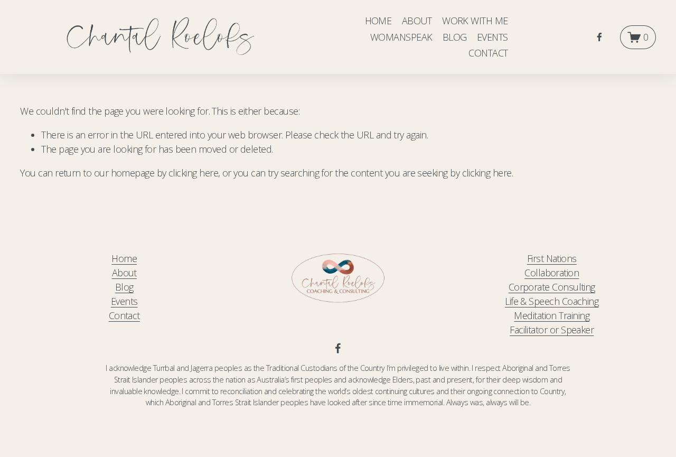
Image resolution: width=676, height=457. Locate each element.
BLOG (455, 37)
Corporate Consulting (552, 287)
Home (124, 258)
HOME (378, 20)
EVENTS (492, 37)
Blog (124, 287)
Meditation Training (551, 315)
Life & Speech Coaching (551, 301)
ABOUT (417, 20)
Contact (124, 315)
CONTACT (488, 52)
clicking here (193, 172)
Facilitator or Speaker (552, 329)
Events (124, 301)
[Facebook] (599, 37)
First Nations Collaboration (551, 265)
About (124, 272)
